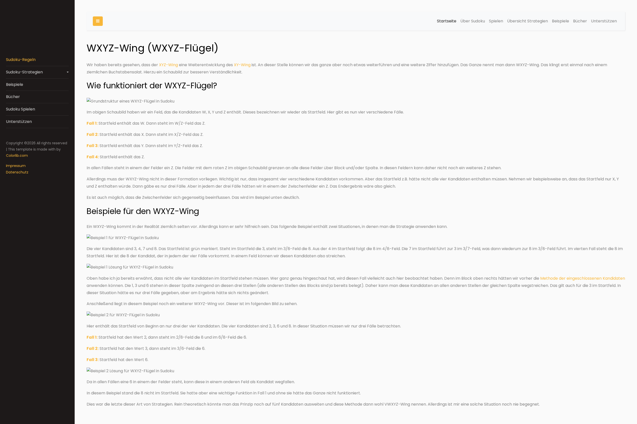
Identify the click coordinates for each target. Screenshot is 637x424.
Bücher (13, 97)
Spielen (496, 21)
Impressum (16, 165)
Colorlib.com (17, 155)
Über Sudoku (472, 21)
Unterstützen (19, 121)
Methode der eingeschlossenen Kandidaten (582, 278)
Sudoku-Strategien (24, 72)
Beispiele (14, 84)
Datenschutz (17, 172)
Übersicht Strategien (527, 21)
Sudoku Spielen (20, 109)
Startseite (446, 21)
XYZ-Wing (168, 65)
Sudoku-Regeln (21, 59)
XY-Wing (242, 65)
